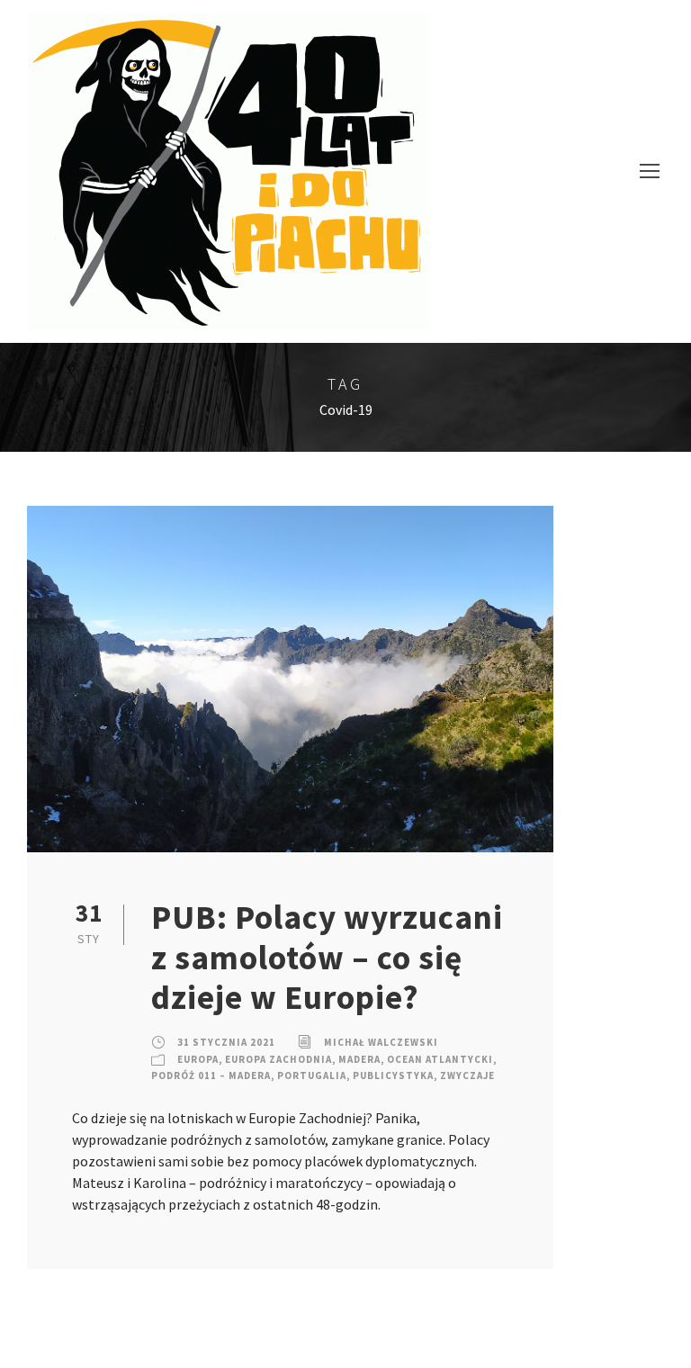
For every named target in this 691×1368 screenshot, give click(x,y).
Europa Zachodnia (278, 1059)
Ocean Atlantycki (440, 1059)
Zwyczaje (467, 1075)
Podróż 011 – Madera (211, 1075)
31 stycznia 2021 (226, 1042)
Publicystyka (393, 1075)
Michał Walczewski (381, 1042)
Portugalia (311, 1075)
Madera (359, 1059)
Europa (198, 1059)
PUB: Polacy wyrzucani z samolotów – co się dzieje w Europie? (327, 957)
